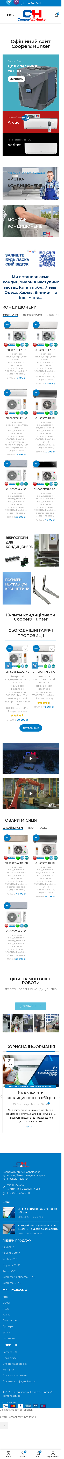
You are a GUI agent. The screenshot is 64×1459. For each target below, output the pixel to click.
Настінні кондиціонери (16, 361)
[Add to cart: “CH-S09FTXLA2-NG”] (8, 665)
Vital (24, 356)
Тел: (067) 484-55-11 (18, 1193)
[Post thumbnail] (9, 1213)
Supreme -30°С (12, 1282)
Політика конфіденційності (19, 1381)
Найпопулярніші (16, 442)
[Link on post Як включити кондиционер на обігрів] (31, 1071)
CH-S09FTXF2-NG (45, 350)
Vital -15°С (8, 1247)
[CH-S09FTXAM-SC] (16, 473)
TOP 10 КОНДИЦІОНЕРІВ (45, 375)
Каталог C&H (10, 1352)
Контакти (8, 1369)
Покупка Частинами (15, 1375)
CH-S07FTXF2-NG (16, 350)
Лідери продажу (16, 373)
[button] (60, 1096)
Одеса (7, 1302)
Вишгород (9, 1338)
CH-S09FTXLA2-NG (16, 418)
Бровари (8, 1326)
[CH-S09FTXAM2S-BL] (45, 473)
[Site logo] (32, 14)
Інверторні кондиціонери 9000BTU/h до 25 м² (44, 368)
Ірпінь (6, 1332)
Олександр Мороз (28, 1104)
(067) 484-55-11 (31, 3)
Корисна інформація (39, 1086)
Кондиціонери (17, 1086)
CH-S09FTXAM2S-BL (45, 489)
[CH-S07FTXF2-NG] (16, 333)
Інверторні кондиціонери (13, 355)
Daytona (40, 427)
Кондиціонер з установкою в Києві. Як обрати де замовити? (38, 1227)
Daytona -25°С (11, 1265)
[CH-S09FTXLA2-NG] (16, 401)
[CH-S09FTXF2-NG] (45, 333)
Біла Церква (10, 1320)
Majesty (11, 498)
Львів (6, 1308)
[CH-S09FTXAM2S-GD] (16, 846)
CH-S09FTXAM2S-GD (16, 863)
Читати (30, 1126)
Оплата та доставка (15, 1363)
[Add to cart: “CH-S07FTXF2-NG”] (35, 665)
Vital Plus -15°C (11, 1253)
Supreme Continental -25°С (19, 1276)
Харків (6, 1314)
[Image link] (21, 1164)
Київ (5, 1296)
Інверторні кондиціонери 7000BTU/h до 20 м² (16, 368)
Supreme (40, 498)
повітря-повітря (13, 444)
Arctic (24, 424)
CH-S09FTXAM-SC (16, 489)
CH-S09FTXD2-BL (45, 418)
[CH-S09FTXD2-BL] (45, 401)
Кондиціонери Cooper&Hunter (30, 1392)
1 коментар (37, 1217)
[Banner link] (31, 82)
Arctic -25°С (9, 1271)
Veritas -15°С (10, 1259)
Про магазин (10, 1358)
